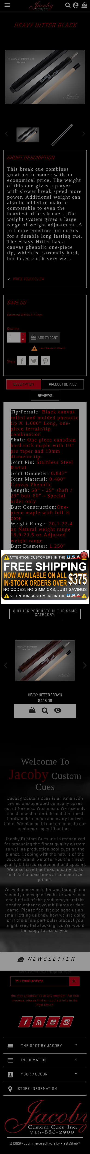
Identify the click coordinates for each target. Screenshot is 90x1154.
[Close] (84, 555)
